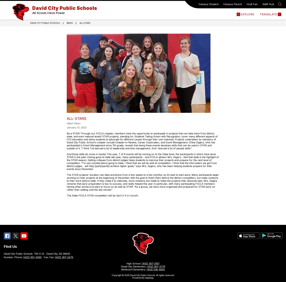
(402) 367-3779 (156, 266)
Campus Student (209, 4)
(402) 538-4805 (156, 269)
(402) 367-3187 (151, 263)
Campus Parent (232, 4)
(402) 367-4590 (32, 257)
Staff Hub (268, 4)
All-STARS (85, 23)
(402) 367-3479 (64, 257)
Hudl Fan (252, 4)
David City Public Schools (45, 23)
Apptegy (149, 277)
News (70, 23)
